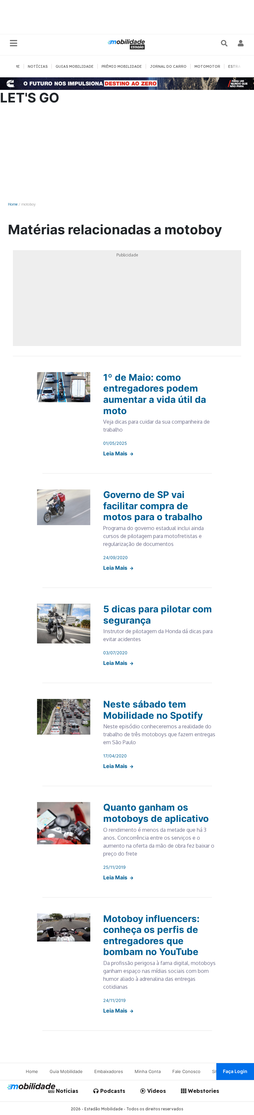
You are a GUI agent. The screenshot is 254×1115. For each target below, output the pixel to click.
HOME (14, 66)
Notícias (66, 1091)
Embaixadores (108, 1071)
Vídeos (156, 1091)
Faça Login (235, 1071)
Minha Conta (148, 1071)
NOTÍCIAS (38, 66)
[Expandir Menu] (13, 43)
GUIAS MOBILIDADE (75, 66)
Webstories (202, 1091)
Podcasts (112, 1091)
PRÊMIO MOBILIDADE (122, 66)
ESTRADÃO (238, 66)
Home (13, 204)
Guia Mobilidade (66, 1071)
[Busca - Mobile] (225, 43)
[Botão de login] (241, 43)
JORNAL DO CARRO (168, 66)
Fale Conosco (186, 1071)
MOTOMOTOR (207, 66)
